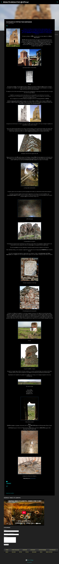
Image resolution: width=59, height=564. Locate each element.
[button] (7, 26)
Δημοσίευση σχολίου (10, 493)
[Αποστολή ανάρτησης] (7, 481)
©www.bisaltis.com (29, 562)
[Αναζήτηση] (30, 2)
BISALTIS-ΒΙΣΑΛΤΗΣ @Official (16, 2)
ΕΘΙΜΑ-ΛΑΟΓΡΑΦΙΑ (49, 552)
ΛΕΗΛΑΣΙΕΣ (14, 552)
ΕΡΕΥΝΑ (20, 552)
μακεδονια (9, 483)
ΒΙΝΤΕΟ (7, 552)
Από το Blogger (30, 560)
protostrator (33, 478)
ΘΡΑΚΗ (41, 552)
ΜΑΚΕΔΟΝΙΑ (34, 552)
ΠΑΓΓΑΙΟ (27, 552)
